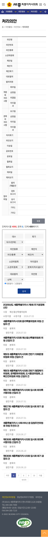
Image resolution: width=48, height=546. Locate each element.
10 (34, 475)
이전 (7, 475)
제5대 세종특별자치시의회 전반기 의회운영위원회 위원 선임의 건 (23, 356)
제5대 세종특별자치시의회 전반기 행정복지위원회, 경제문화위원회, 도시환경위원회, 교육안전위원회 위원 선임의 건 (23, 373)
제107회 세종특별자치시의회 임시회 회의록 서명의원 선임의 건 (23, 391)
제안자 (34, 249)
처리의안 (34, 12)
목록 (38, 221)
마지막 (24, 480)
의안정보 (21, 12)
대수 (14, 236)
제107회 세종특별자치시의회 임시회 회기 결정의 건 (23, 408)
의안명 (34, 274)
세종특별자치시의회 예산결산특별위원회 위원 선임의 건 (23, 339)
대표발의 (14, 274)
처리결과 (34, 261)
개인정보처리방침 (8, 497)
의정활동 (9, 12)
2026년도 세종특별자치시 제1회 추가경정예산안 (23, 306)
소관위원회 (14, 261)
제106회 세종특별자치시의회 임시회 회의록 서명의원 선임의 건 (23, 441)
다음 (40, 475)
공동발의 (18, 283)
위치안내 (38, 497)
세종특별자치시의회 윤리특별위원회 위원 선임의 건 (23, 323)
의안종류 (14, 249)
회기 (34, 236)
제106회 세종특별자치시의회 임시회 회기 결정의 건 (23, 457)
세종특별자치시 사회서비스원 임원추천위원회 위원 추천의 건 (23, 424)
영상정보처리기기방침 (25, 497)
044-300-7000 (11, 504)
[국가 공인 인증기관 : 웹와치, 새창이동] (24, 523)
